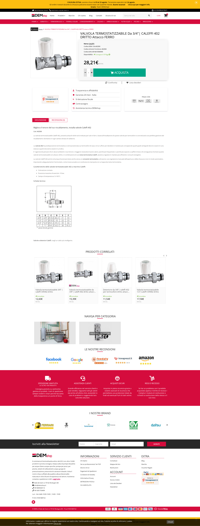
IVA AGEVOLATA (85, 485)
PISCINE (136, 22)
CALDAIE (100, 22)
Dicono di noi (84, 468)
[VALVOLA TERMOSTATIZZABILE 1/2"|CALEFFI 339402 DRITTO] (151, 272)
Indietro (35, 29)
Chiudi (170, 522)
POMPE (34, 22)
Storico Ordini (115, 480)
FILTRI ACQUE (125, 22)
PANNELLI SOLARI (72, 22)
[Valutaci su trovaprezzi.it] (50, 99)
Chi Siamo (83, 461)
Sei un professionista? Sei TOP (90, 464)
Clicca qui (57, 523)
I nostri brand (100, 413)
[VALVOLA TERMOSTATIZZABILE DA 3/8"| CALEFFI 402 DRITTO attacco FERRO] (83, 272)
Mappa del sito (115, 464)
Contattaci (113, 461)
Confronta (112, 82)
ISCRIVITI (156, 444)
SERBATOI (43, 22)
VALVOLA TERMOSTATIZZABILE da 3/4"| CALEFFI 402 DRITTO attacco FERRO (69, 29)
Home (41, 29)
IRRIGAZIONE (147, 22)
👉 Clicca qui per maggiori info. (137, 4)
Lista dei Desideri (116, 483)
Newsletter (114, 487)
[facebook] (33, 502)
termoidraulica (55, 333)
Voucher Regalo (146, 468)
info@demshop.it (40, 485)
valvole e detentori (100, 333)
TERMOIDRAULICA (57, 22)
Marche (144, 464)
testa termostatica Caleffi (88, 155)
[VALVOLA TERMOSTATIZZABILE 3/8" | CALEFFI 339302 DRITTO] (49, 272)
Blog (142, 461)
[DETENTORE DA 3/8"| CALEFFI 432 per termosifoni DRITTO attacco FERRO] (117, 272)
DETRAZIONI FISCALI (87, 482)
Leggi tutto (56, 479)
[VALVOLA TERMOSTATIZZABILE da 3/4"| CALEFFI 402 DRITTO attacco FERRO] (54, 55)
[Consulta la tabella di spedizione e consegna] (109, 55)
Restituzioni (114, 468)
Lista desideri (135, 82)
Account (113, 476)
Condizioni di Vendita (87, 475)
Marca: (86, 43)
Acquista (121, 72)
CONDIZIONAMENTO (87, 22)
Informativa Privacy (87, 478)
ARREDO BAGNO (112, 22)
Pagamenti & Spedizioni (88, 471)
